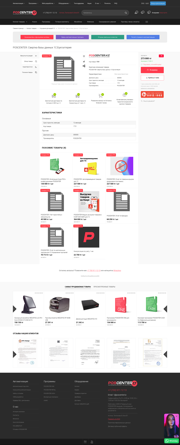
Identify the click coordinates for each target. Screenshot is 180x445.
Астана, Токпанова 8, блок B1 (69, 13)
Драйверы (78, 397)
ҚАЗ (147, 3)
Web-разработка (48, 3)
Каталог (77, 386)
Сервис (77, 390)
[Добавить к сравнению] (84, 61)
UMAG (46, 400)
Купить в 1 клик (153, 78)
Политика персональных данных (119, 423)
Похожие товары (27, 72)
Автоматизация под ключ (21, 386)
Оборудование (64, 3)
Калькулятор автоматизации (22, 390)
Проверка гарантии (80, 393)
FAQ (115, 3)
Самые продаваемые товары (78, 287)
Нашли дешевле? (149, 101)
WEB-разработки (18, 397)
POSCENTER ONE (49, 386)
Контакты (16, 415)
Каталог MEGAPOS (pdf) (82, 404)
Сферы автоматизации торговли (72, 37)
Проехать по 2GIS (114, 419)
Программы (33, 3)
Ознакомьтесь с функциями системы (36, 37)
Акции (89, 3)
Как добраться (17, 426)
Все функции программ (51, 397)
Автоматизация (19, 3)
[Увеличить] (64, 69)
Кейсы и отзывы (18, 393)
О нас (98, 3)
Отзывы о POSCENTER (20, 429)
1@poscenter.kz (119, 395)
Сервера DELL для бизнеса (21, 400)
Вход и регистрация (158, 3)
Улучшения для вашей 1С (47, 28)
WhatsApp (117, 271)
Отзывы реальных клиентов (107, 37)
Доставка (78, 400)
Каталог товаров (19, 22)
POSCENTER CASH (49, 393)
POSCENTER (121, 85)
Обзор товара (28, 61)
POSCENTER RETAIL (50, 390)
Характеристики (28, 67)
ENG (142, 3)
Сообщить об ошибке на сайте (90, 276)
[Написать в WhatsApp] (171, 441)
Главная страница (18, 28)
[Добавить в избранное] (84, 56)
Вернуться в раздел (26, 55)
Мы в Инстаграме (18, 422)
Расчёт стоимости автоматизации (143, 37)
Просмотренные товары (104, 287)
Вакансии (16, 418)
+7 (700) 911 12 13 (50, 13)
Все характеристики (121, 74)
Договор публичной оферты (117, 426)
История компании (19, 411)
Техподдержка (79, 3)
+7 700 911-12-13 (93, 271)
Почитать (107, 3)
